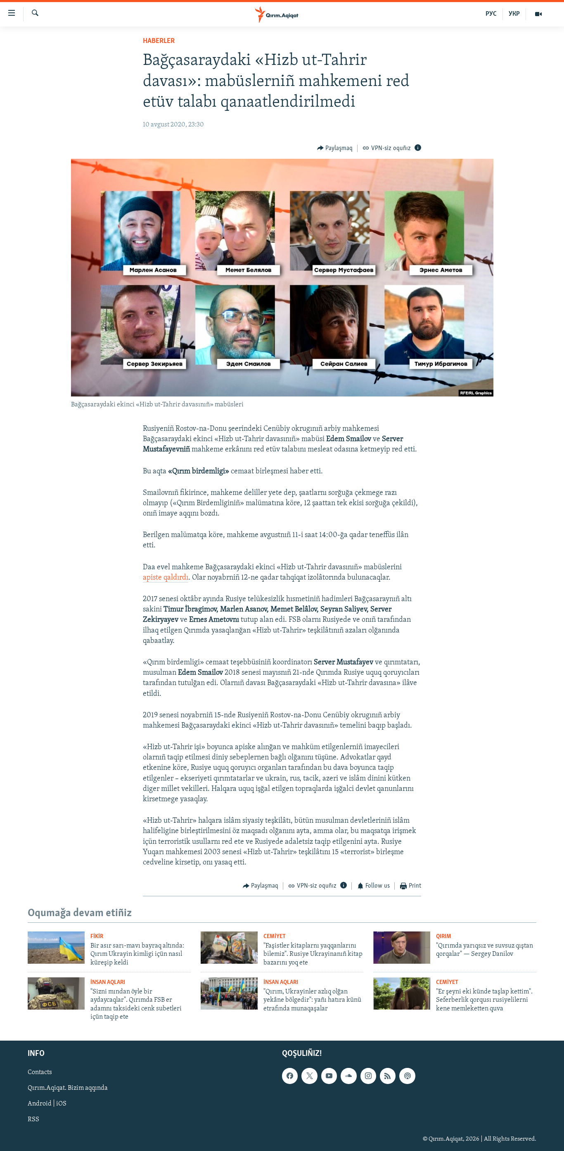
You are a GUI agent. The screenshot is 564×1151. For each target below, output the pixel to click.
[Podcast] (407, 1076)
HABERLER (159, 41)
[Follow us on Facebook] (290, 1076)
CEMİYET (274, 937)
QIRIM (443, 937)
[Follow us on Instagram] (368, 1076)
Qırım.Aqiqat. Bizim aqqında (68, 1088)
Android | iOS (47, 1104)
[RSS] (388, 1076)
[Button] (335, 148)
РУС (491, 14)
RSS (33, 1119)
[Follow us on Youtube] (329, 1076)
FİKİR (96, 937)
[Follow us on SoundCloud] (348, 1076)
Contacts (40, 1072)
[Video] (538, 14)
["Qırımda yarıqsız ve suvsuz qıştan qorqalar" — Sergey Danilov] (401, 947)
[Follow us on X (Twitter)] (309, 1076)
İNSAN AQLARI (107, 982)
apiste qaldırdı (165, 578)
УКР (514, 14)
